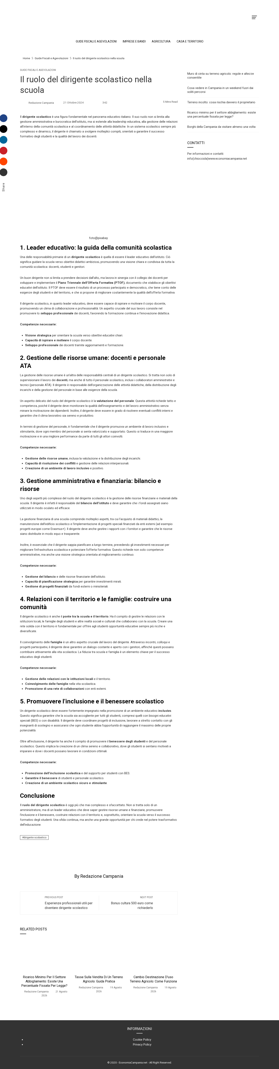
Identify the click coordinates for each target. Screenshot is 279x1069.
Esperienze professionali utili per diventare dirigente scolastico (69, 903)
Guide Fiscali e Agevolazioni (38, 70)
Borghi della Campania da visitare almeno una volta (221, 127)
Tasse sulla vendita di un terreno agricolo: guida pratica (99, 979)
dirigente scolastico (35, 837)
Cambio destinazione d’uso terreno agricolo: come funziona (153, 979)
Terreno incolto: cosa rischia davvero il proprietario (221, 102)
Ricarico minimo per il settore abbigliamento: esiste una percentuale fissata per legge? (44, 981)
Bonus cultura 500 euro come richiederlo (132, 903)
